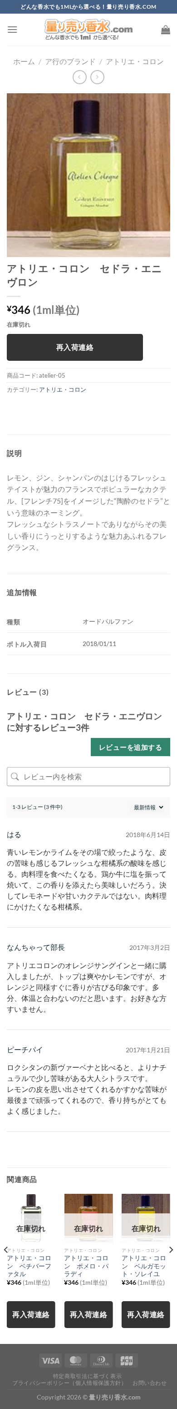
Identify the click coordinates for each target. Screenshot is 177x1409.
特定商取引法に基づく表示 (87, 1376)
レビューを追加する (130, 747)
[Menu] (12, 29)
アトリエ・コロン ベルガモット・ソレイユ (144, 1266)
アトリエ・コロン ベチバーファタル (29, 1266)
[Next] (170, 1268)
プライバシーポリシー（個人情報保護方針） (69, 1382)
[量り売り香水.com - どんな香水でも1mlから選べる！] (88, 29)
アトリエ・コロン (135, 61)
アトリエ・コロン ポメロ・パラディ (86, 1266)
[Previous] (6, 1268)
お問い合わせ (150, 1382)
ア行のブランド (70, 61)
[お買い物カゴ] (165, 30)
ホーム (24, 61)
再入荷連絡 (74, 347)
